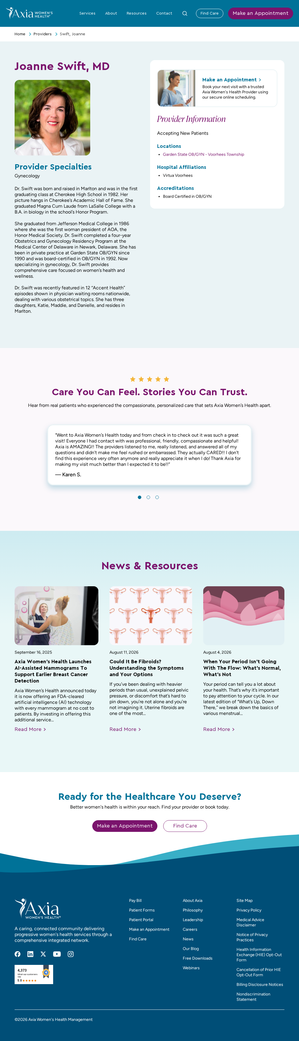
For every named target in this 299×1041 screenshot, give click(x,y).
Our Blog (191, 948)
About (111, 13)
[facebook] (17, 954)
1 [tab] (139, 497)
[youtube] (57, 954)
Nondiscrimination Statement (253, 997)
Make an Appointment (260, 13)
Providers (43, 34)
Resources (137, 13)
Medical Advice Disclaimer (250, 922)
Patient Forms (142, 910)
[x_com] (43, 954)
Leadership (193, 919)
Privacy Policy (249, 910)
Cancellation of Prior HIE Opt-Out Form (259, 972)
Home (20, 34)
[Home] (29, 13)
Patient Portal (141, 919)
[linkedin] (30, 954)
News (188, 939)
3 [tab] (157, 497)
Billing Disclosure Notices (260, 984)
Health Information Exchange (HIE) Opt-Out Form (259, 955)
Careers (190, 929)
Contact (164, 13)
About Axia (192, 900)
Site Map (245, 900)
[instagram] (71, 954)
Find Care (210, 13)
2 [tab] (148, 497)
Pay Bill (135, 900)
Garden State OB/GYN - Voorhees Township (203, 154)
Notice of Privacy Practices (252, 937)
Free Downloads (198, 958)
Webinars (191, 967)
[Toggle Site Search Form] (184, 13)
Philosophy (193, 910)
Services (87, 13)
